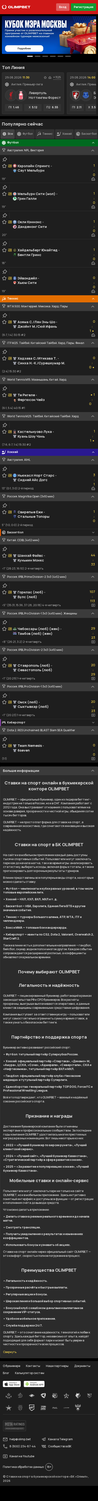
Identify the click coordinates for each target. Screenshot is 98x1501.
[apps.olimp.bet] (12, 1384)
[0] (30, 56)
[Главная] (16, 7)
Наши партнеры (57, 1366)
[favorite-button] (45, 77)
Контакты (33, 1366)
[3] (53, 56)
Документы (82, 1366)
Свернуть (9, 1352)
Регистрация (83, 7)
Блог (6, 1373)
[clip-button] (5, 159)
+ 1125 (57, 77)
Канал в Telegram (60, 1439)
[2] (45, 56)
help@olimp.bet (20, 1439)
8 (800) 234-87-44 (23, 1446)
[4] (60, 56)
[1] (37, 56)
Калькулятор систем (29, 1373)
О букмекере (11, 1366)
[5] (68, 56)
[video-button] (93, 605)
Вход (63, 7)
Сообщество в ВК (59, 1446)
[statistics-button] (50, 77)
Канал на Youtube (22, 1456)
